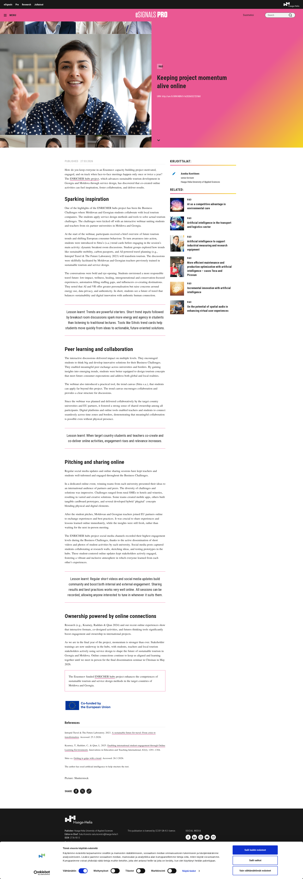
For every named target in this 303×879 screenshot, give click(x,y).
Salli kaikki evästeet (255, 850)
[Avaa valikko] (6, 15)
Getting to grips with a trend (87, 758)
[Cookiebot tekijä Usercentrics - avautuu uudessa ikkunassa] (42, 872)
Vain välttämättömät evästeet (255, 870)
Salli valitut (255, 860)
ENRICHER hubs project (84, 178)
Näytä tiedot (189, 871)
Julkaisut (38, 4)
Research (26, 4)
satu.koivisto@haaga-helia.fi (105, 834)
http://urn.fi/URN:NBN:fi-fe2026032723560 (181, 96)
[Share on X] (82, 791)
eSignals (8, 4)
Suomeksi (248, 15)
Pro (17, 4)
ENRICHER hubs (105, 676)
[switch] (115, 870)
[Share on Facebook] (76, 791)
